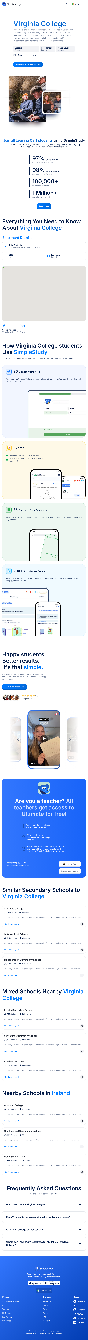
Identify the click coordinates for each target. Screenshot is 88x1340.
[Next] (69, 739)
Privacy (46, 1309)
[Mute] (35, 763)
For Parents (7, 1317)
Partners (46, 1305)
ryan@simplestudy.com (41, 825)
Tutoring (5, 1309)
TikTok (80, 1314)
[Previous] (18, 739)
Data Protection (32, 1333)
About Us (47, 1301)
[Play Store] (52, 1283)
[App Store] (36, 1283)
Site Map (58, 1333)
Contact (46, 1321)
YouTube (81, 1318)
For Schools (7, 1321)
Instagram (81, 1310)
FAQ (45, 1317)
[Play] (32, 763)
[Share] (82, 924)
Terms (45, 1313)
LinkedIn (80, 1322)
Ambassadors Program (12, 1301)
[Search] (67, 4)
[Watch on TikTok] (56, 714)
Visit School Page (10, 924)
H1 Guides (6, 1313)
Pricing (5, 1305)
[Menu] (84, 4)
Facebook (81, 1301)
